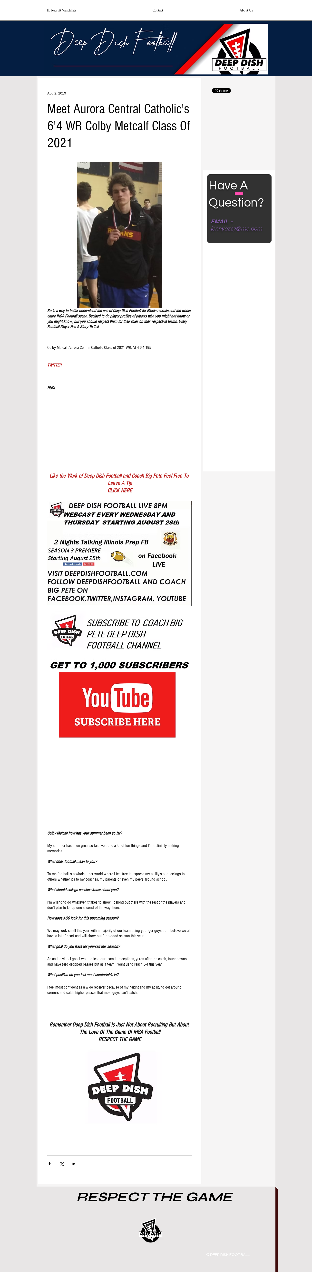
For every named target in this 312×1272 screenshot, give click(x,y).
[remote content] (119, 427)
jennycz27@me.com (236, 228)
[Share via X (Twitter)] (61, 1163)
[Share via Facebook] (49, 1163)
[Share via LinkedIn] (73, 1163)
